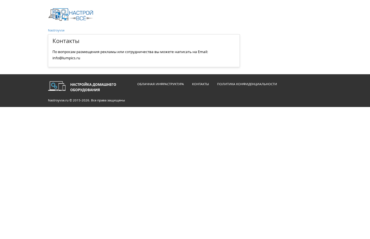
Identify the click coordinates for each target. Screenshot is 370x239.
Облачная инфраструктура (160, 84)
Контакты (200, 84)
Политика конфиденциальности (247, 84)
